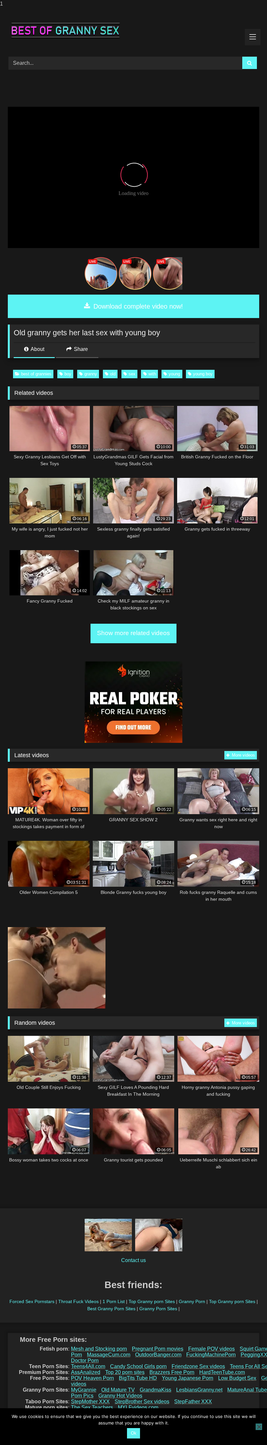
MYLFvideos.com (138, 1407)
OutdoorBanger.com (158, 1354)
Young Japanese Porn (187, 1378)
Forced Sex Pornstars (31, 1301)
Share (80, 349)
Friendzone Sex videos (198, 1366)
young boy (203, 373)
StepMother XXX (90, 1401)
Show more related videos (133, 633)
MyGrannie (83, 1390)
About (37, 349)
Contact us (133, 1260)
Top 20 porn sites (125, 1372)
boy (67, 373)
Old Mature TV (118, 1390)
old (113, 373)
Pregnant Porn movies (157, 1349)
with (152, 373)
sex (132, 373)
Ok (133, 1433)
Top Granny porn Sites (152, 1301)
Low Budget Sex (237, 1378)
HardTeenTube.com (222, 1372)
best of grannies (36, 373)
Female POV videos (211, 1349)
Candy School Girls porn (138, 1366)
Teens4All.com (88, 1366)
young (174, 373)
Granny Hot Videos (120, 1395)
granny (90, 373)
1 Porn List (114, 1301)
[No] (259, 1427)
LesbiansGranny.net (199, 1390)
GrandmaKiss (155, 1390)
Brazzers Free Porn (171, 1372)
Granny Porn (192, 1301)
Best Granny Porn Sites (111, 1308)
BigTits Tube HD (138, 1378)
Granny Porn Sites (158, 1308)
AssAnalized (85, 1372)
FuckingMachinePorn (211, 1354)
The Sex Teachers (92, 1407)
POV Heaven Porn (92, 1378)
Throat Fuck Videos (78, 1301)
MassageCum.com (108, 1354)
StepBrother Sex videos (142, 1401)
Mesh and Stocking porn (99, 1349)
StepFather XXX (193, 1401)
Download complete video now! (137, 306)
